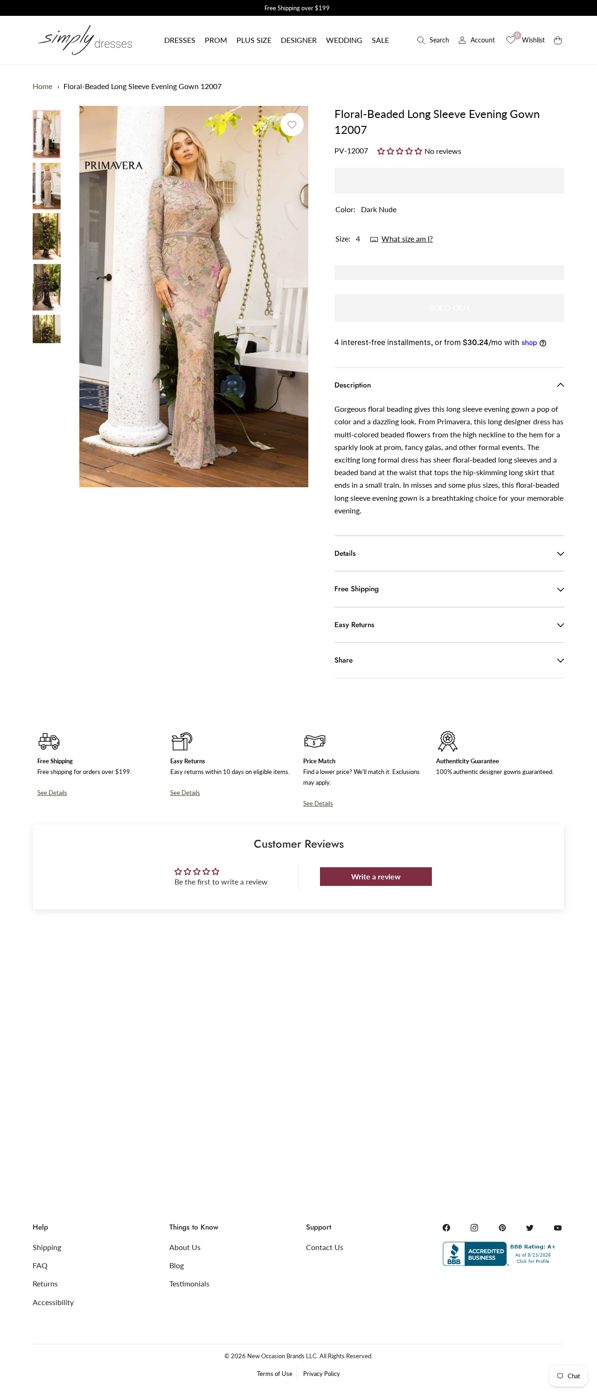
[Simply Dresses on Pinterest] (502, 1227)
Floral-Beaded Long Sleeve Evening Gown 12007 (142, 86)
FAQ (40, 1265)
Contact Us (324, 1247)
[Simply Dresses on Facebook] (446, 1227)
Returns (45, 1283)
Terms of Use (274, 1373)
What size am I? (407, 238)
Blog (176, 1265)
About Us (185, 1247)
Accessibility (53, 1302)
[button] (180, 40)
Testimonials (189, 1283)
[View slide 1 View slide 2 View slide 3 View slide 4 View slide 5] (193, 296)
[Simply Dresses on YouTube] (557, 1227)
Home (42, 86)
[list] (47, 226)
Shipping (47, 1247)
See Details (52, 792)
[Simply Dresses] (84, 40)
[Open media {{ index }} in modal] (193, 297)
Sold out (450, 308)
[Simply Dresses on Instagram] (474, 1227)
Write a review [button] (376, 876)
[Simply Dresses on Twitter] (529, 1227)
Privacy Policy (321, 1373)
